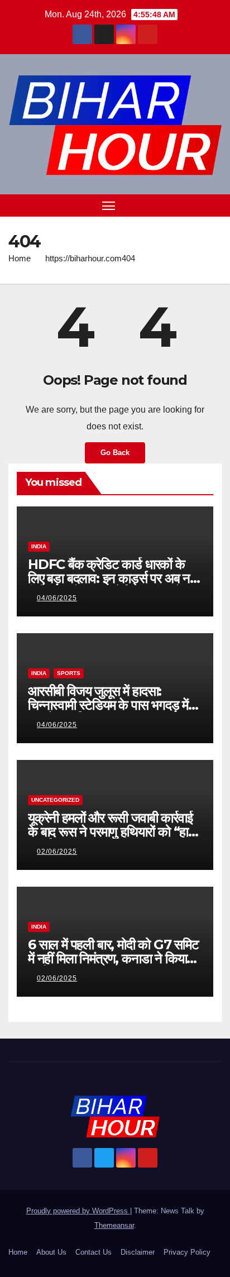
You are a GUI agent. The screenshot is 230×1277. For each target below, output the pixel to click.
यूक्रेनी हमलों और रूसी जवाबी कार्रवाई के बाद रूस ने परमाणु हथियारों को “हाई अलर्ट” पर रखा (111, 832)
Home (19, 258)
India (38, 546)
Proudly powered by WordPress (78, 1211)
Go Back (115, 452)
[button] (195, 205)
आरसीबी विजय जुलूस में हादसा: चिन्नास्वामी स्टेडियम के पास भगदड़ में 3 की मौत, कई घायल (113, 705)
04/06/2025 (57, 598)
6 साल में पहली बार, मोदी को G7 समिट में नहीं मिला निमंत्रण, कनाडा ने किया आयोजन (113, 958)
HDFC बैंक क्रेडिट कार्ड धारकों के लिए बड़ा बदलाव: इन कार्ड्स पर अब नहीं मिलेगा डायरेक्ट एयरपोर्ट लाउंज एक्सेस (113, 578)
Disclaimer (138, 1252)
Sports (68, 673)
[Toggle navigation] (109, 205)
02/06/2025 (57, 851)
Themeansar (114, 1225)
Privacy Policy (187, 1252)
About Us (51, 1252)
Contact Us (93, 1252)
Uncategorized (55, 800)
